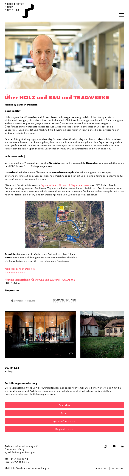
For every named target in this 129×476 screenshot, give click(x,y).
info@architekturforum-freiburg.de (30, 468)
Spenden (64, 405)
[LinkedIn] (122, 446)
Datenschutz (101, 468)
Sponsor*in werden (64, 420)
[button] (121, 15)
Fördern (64, 413)
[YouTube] (114, 446)
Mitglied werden (64, 428)
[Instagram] (105, 446)
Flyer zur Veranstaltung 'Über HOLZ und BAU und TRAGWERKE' (40, 279)
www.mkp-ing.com (15, 271)
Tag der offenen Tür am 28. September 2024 (65, 185)
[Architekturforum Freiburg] (19, 10)
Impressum (118, 468)
